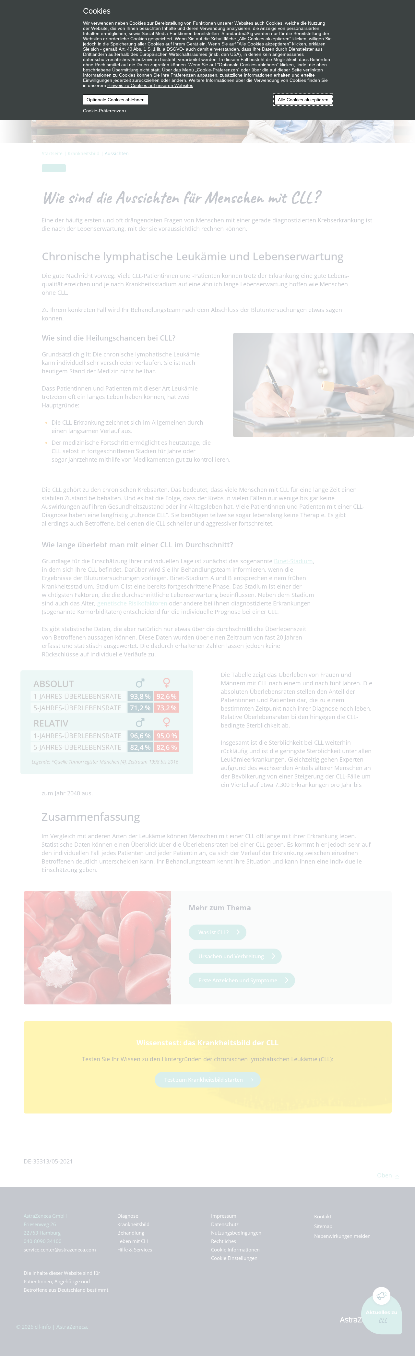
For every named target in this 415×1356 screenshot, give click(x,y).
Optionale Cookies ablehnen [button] (116, 99)
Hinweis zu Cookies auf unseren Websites (150, 85)
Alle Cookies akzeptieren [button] (303, 99)
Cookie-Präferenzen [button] (103, 110)
